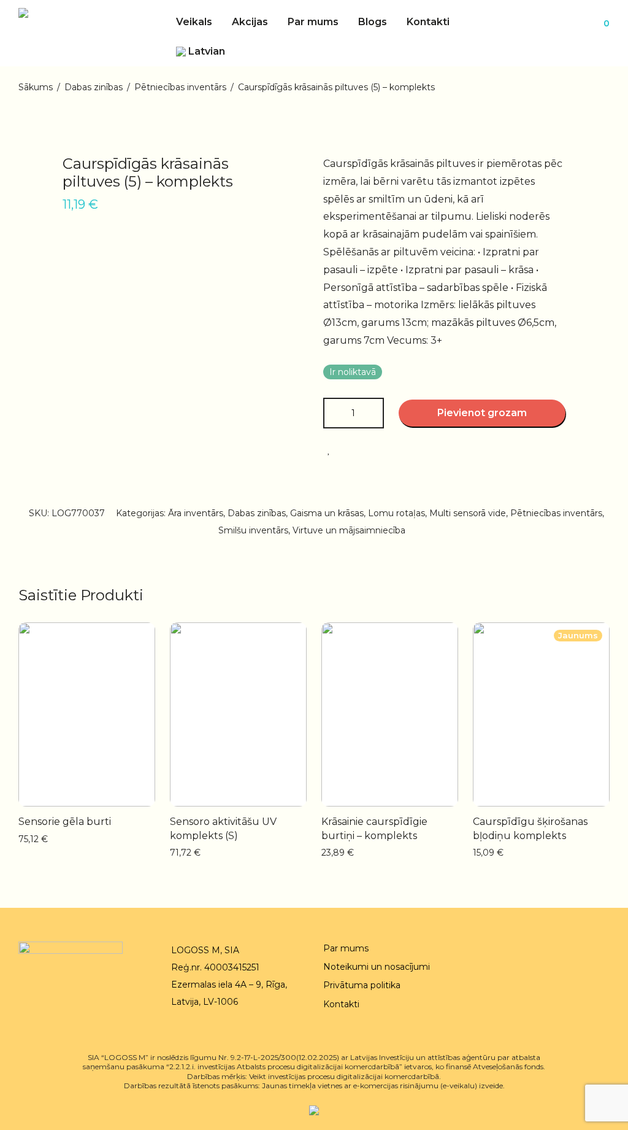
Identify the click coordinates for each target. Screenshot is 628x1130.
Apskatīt (115, 838)
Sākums (35, 87)
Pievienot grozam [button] (51, 838)
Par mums (313, 22)
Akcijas (250, 22)
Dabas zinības (93, 87)
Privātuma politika (361, 985)
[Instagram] (605, 950)
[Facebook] (585, 950)
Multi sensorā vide (467, 513)
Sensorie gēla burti (64, 821)
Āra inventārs (195, 513)
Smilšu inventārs (253, 530)
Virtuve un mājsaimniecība (349, 530)
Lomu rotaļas (396, 513)
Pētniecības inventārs (180, 87)
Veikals (194, 22)
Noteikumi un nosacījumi (376, 966)
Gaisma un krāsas (327, 513)
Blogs (372, 22)
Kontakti (428, 22)
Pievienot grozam (482, 413)
